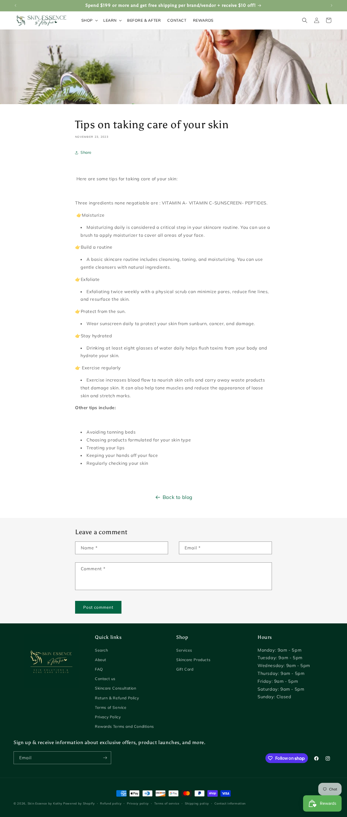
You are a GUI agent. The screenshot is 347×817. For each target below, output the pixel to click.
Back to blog (177, 497)
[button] (89, 20)
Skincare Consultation (115, 688)
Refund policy (110, 803)
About (100, 659)
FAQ (99, 669)
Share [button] (86, 152)
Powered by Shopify (79, 803)
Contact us (105, 678)
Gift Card (184, 669)
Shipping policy (197, 803)
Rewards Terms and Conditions (124, 726)
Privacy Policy (108, 717)
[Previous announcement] (15, 5)
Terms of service (166, 803)
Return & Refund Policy (117, 698)
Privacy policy (138, 803)
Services (184, 650)
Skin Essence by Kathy (45, 803)
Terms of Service (111, 707)
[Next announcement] (332, 5)
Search (101, 650)
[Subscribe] (105, 757)
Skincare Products (193, 659)
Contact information (230, 803)
